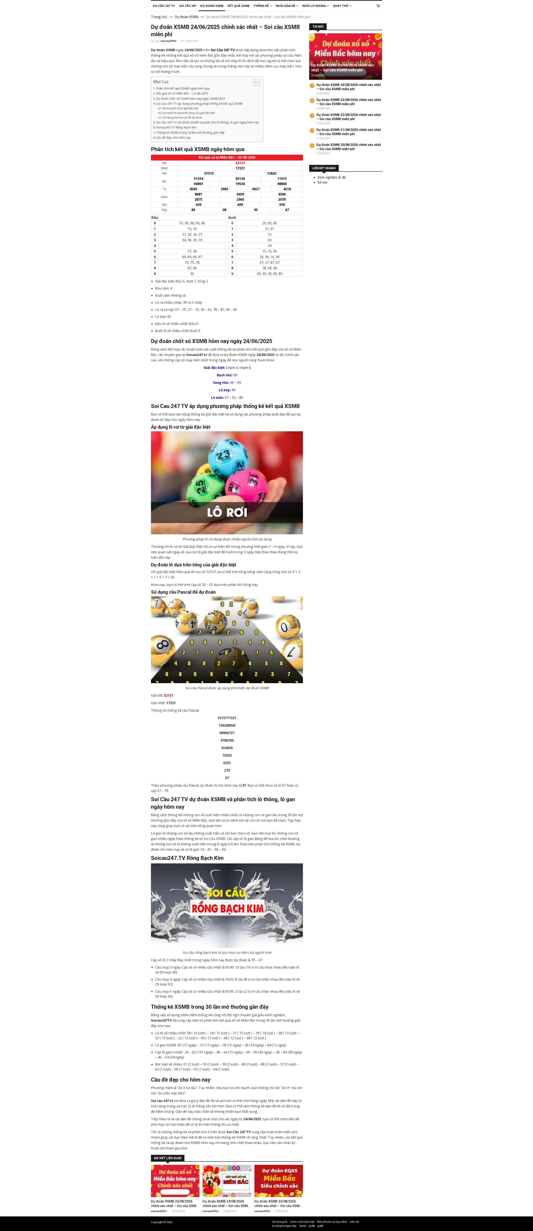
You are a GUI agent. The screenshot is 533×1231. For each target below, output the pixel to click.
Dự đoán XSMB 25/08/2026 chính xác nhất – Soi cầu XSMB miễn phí (174, 1205)
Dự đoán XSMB (186, 17)
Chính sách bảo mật (302, 1222)
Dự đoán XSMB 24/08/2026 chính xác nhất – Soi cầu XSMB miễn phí (226, 1205)
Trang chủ (159, 17)
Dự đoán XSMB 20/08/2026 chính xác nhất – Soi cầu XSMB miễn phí (348, 147)
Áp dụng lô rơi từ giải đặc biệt (180, 108)
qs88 (312, 1226)
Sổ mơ (322, 182)
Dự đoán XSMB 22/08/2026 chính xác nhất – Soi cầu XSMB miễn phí (348, 117)
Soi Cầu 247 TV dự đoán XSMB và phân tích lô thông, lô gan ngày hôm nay (207, 122)
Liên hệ (354, 1222)
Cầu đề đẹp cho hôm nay (173, 137)
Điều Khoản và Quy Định (332, 1222)
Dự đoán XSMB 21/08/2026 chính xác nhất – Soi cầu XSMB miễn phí (348, 132)
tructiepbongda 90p (284, 1226)
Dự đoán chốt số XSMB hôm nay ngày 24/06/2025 (190, 99)
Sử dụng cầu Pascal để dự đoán (182, 117)
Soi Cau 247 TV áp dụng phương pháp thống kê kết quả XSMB (199, 104)
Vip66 (302, 1226)
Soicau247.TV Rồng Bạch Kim (176, 127)
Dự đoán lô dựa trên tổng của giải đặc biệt (189, 113)
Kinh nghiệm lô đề (332, 177)
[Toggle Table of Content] (254, 82)
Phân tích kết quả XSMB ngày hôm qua (183, 88)
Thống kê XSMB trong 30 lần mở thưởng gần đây (190, 132)
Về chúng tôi (279, 1222)
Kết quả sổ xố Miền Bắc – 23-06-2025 (182, 93)
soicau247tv (168, 41)
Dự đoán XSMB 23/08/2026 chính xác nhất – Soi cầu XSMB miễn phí (278, 1205)
